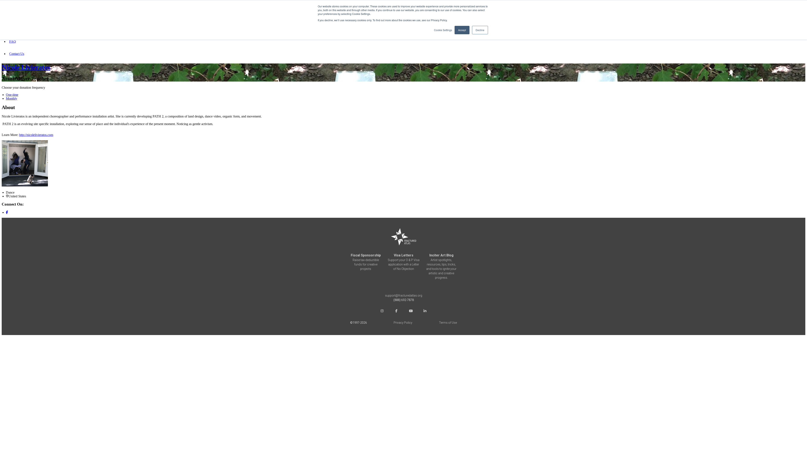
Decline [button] (480, 30)
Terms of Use (448, 322)
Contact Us (16, 53)
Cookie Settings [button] (443, 30)
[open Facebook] (396, 311)
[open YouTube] (410, 311)
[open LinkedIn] (425, 311)
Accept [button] (462, 30)
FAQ (12, 41)
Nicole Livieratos (26, 67)
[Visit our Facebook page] (7, 212)
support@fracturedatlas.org (403, 295)
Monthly (11, 98)
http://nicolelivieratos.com (36, 135)
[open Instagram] (382, 311)
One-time (12, 94)
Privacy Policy (403, 322)
